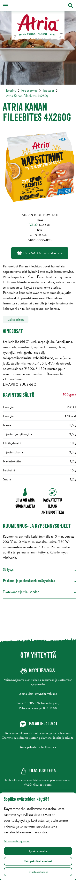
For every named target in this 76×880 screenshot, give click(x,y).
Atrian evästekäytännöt (17, 841)
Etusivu (11, 90)
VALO (33, 225)
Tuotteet (48, 90)
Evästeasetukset (38, 871)
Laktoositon (16, 319)
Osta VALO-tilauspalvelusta (42, 253)
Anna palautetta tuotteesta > (38, 747)
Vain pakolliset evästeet (38, 861)
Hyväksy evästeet (38, 851)
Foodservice (29, 90)
